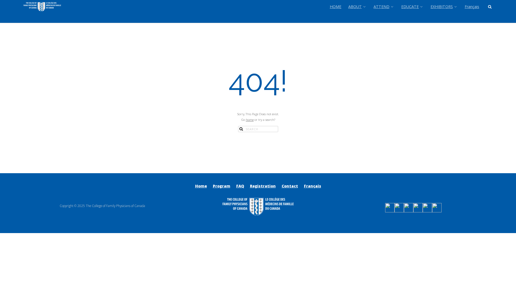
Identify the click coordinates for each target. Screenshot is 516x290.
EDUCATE (410, 6)
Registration (263, 186)
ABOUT (355, 6)
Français (472, 6)
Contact (290, 186)
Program (221, 186)
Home (201, 186)
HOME (335, 6)
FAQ (240, 186)
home (250, 120)
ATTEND (381, 6)
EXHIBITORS (442, 6)
